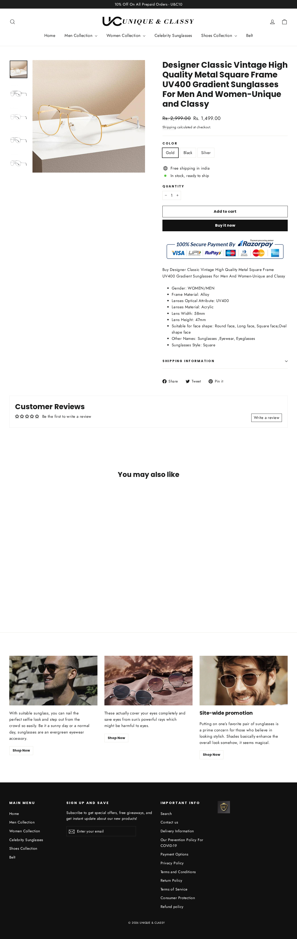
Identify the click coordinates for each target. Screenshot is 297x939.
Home (49, 35)
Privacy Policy (172, 863)
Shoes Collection (217, 35)
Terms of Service (174, 889)
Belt (249, 35)
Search (166, 813)
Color (170, 143)
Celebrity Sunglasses (173, 35)
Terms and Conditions (178, 872)
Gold (170, 152)
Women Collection (124, 35)
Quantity (173, 186)
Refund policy (172, 906)
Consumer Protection (178, 897)
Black (188, 152)
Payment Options (174, 854)
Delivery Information (177, 831)
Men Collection (79, 35)
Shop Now (21, 750)
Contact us (169, 822)
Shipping (169, 127)
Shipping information (188, 361)
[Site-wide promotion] (244, 680)
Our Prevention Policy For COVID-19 (182, 842)
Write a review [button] (266, 417)
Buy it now (225, 225)
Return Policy (171, 880)
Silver (206, 152)
